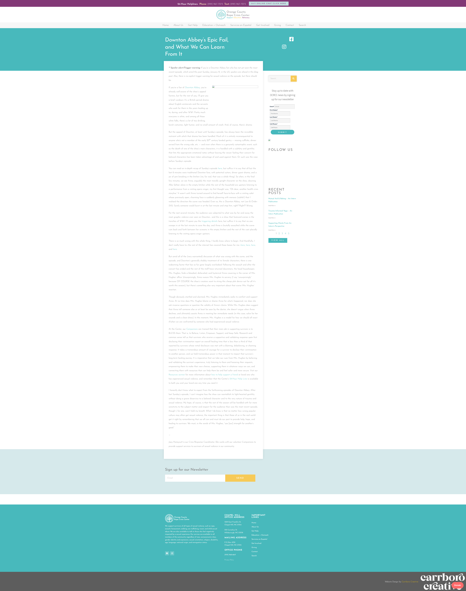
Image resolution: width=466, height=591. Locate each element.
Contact (290, 25)
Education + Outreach (213, 25)
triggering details (209, 221)
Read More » (272, 205)
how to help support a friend (224, 375)
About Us (178, 25)
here (220, 168)
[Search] (294, 79)
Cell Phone (274, 124)
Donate (457, 585)
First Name (274, 110)
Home (165, 25)
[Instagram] (172, 553)
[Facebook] (167, 553)
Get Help (193, 25)
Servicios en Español (240, 25)
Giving (277, 25)
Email (272, 106)
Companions (192, 329)
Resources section (177, 375)
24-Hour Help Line (238, 379)
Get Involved (262, 25)
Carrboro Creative (410, 582)
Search (302, 25)
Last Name (274, 117)
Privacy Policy (229, 560)
